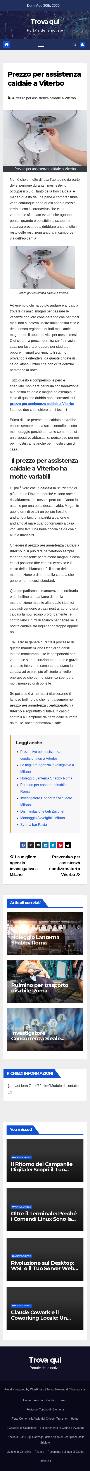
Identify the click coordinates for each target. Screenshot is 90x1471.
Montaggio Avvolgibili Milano (42, 818)
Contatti (51, 1400)
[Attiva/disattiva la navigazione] (41, 44)
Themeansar (77, 1389)
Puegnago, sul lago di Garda (65, 1451)
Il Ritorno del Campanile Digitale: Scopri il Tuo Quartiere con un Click (42, 1169)
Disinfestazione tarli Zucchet (42, 811)
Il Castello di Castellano (21, 1427)
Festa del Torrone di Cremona (45, 1409)
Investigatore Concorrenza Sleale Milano (36, 1038)
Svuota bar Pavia (33, 825)
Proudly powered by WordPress (24, 1389)
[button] (74, 44)
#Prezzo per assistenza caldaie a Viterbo (44, 98)
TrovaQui (45, 1461)
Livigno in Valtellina (19, 1451)
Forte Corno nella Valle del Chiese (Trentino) (40, 1418)
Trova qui (45, 22)
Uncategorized (21, 1157)
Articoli (38, 1400)
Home (27, 1400)
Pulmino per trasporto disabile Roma (39, 988)
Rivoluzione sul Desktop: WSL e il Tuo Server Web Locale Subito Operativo (42, 1268)
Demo (63, 1400)
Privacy (39, 1451)
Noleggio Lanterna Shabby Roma (46, 778)
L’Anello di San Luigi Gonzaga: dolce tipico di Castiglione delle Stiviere (45, 1439)
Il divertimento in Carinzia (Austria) (62, 1427)
